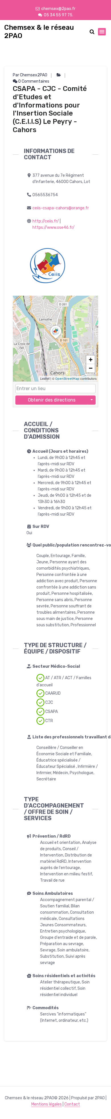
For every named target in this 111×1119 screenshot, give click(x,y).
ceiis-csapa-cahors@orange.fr (60, 208)
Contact (72, 1104)
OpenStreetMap (67, 379)
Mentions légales (46, 1104)
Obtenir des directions (51, 400)
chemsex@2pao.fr (58, 8)
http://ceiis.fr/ (45, 221)
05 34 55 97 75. (58, 15)
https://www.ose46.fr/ (53, 227)
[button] (90, 359)
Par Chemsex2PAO (30, 75)
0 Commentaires (33, 81)
